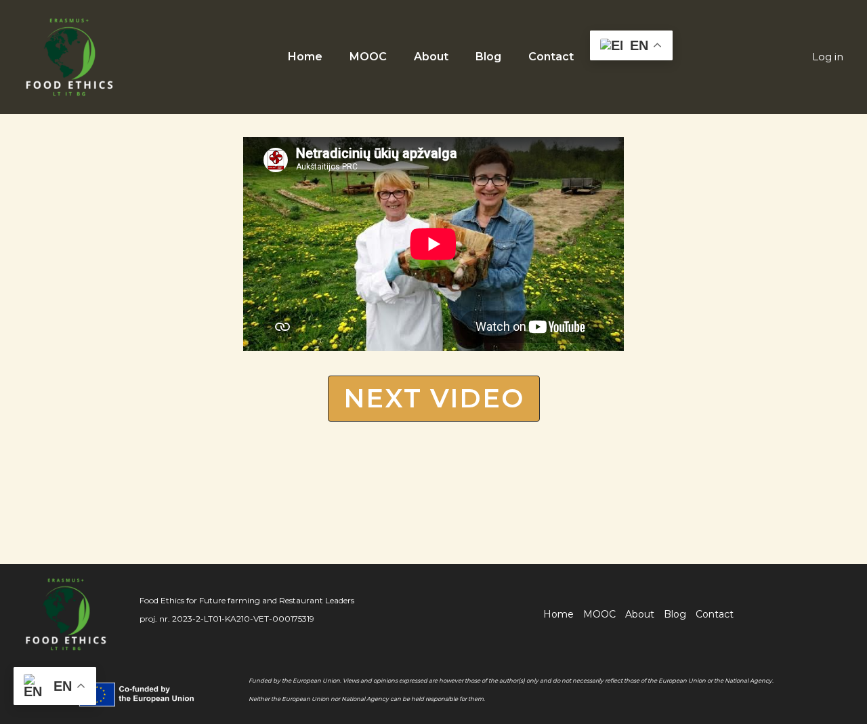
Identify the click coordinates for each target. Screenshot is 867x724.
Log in (827, 56)
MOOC (368, 56)
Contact (551, 56)
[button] (434, 399)
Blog (488, 56)
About (431, 56)
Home (305, 56)
